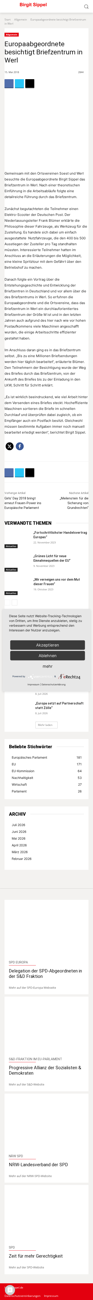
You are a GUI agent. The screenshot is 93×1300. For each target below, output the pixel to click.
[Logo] (46, 6)
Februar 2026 (22, 859)
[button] (10, 446)
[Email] (29, 83)
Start (8, 19)
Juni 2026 (19, 832)
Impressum (34, 684)
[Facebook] (9, 83)
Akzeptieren (47, 644)
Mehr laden (45, 725)
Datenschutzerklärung (53, 684)
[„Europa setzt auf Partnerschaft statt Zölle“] (20, 709)
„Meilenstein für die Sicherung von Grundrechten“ (74, 503)
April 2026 (19, 845)
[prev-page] (7, 602)
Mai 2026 (19, 838)
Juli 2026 (18, 825)
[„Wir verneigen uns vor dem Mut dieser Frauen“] (17, 586)
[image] (46, 930)
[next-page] (14, 602)
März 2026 (20, 852)
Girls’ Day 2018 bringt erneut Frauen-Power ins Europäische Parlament (23, 503)
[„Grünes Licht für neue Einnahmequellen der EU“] (17, 563)
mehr (48, 666)
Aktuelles (11, 546)
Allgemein (20, 19)
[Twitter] (19, 83)
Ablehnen (48, 655)
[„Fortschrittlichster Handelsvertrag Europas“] (17, 539)
